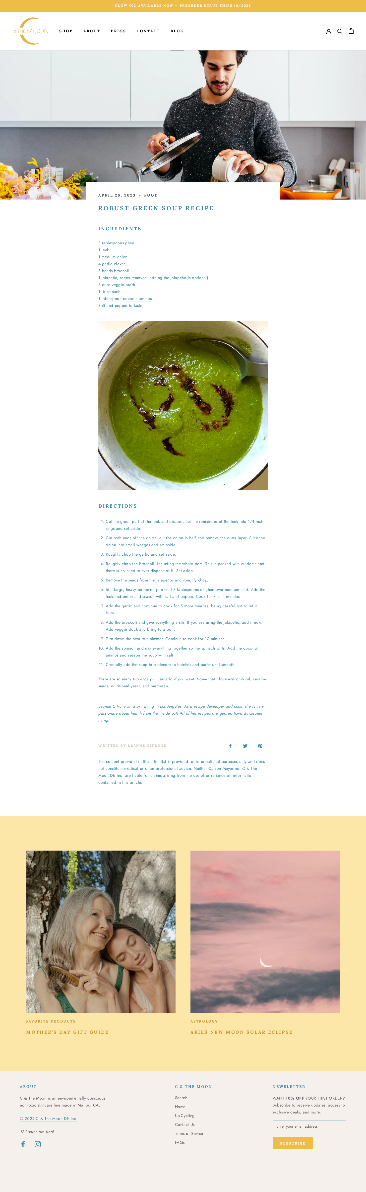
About (91, 31)
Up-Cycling (185, 1115)
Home (180, 1107)
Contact (148, 31)
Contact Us (185, 1124)
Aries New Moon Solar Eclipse (241, 1032)
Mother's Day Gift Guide (67, 1032)
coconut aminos (137, 298)
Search (181, 1098)
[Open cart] (351, 31)
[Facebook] (23, 1143)
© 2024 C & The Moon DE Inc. (48, 1118)
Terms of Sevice (189, 1133)
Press (118, 31)
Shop (66, 31)
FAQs (180, 1142)
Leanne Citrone (112, 706)
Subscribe (293, 1143)
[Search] (340, 31)
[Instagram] (38, 1143)
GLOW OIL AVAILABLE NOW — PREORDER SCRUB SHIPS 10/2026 (183, 5)
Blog (177, 31)
